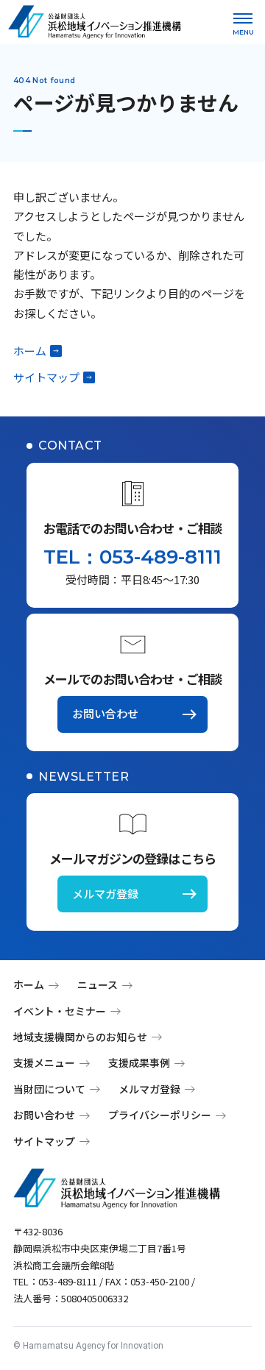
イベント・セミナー (59, 1011)
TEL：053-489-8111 (132, 557)
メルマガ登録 (105, 893)
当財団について (49, 1089)
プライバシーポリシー (159, 1114)
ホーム (29, 350)
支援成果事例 (139, 1062)
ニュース (97, 984)
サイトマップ (46, 377)
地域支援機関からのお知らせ (80, 1036)
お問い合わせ (105, 713)
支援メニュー (44, 1062)
